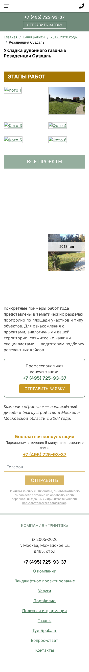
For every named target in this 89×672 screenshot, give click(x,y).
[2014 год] (22, 237)
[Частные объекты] (66, 197)
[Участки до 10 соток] (22, 183)
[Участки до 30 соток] (66, 183)
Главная (11, 37)
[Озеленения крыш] (22, 295)
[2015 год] (66, 223)
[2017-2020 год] (66, 210)
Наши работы (34, 37)
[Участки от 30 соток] (22, 197)
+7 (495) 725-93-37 (44, 17)
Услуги (44, 590)
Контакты (44, 650)
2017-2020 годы (64, 37)
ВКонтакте (41, 661)
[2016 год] (22, 223)
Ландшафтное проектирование (44, 580)
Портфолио (44, 600)
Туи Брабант (44, 630)
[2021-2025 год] (22, 210)
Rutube (52, 661)
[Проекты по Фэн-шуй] (66, 281)
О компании (44, 571)
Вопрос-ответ (44, 640)
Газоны (44, 620)
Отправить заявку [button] (44, 25)
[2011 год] (22, 281)
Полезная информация (44, 610)
